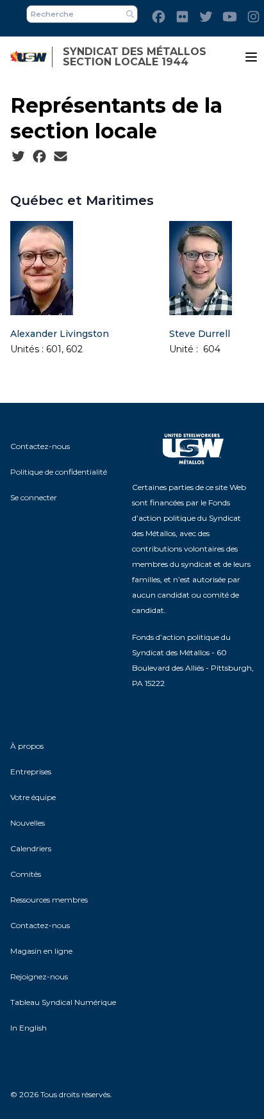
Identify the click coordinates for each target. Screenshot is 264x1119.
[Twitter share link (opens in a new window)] (18, 157)
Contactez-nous (40, 446)
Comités (25, 874)
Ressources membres (49, 899)
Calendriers (30, 848)
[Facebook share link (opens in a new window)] (39, 157)
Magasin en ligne (41, 951)
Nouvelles (27, 823)
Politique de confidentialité (58, 472)
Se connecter (33, 497)
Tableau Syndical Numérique (63, 1002)
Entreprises (30, 771)
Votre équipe (33, 797)
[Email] (61, 157)
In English (28, 1028)
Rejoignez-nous (39, 976)
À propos (27, 746)
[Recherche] (130, 14)
